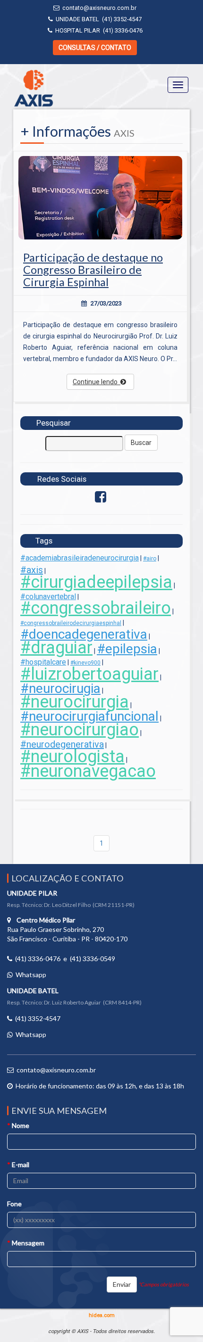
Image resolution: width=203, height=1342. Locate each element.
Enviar (122, 1284)
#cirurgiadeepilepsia (96, 582)
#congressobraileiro (95, 608)
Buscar (141, 442)
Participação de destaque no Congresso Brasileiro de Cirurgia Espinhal (93, 269)
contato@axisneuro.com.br (99, 7)
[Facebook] (100, 499)
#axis (31, 570)
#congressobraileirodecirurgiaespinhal (70, 623)
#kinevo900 (85, 662)
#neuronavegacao (88, 771)
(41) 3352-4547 (122, 19)
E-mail (18, 1165)
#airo (149, 558)
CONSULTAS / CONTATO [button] (95, 47)
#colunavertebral (48, 596)
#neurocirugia (60, 688)
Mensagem (25, 1243)
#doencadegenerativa (83, 634)
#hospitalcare (43, 662)
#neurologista (72, 756)
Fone (14, 1204)
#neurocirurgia (74, 702)
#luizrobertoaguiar (89, 674)
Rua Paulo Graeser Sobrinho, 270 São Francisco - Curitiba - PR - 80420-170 (67, 929)
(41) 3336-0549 (92, 959)
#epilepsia (127, 649)
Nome (18, 1125)
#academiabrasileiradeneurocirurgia (79, 557)
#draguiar (56, 648)
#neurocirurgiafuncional (89, 716)
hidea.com (102, 1315)
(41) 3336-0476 (123, 30)
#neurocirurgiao (79, 730)
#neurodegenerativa (62, 744)
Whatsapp (31, 975)
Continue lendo (96, 382)
